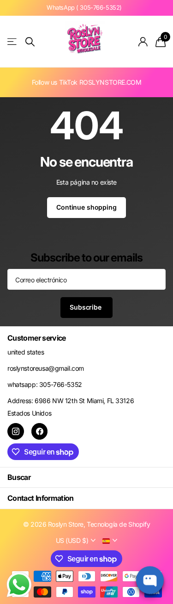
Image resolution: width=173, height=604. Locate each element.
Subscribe (86, 307)
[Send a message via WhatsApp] (19, 584)
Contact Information (40, 498)
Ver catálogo (12, 42)
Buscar (18, 477)
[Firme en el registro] (143, 42)
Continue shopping (86, 207)
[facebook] (39, 431)
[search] (30, 41)
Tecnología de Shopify (118, 524)
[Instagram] (15, 431)
